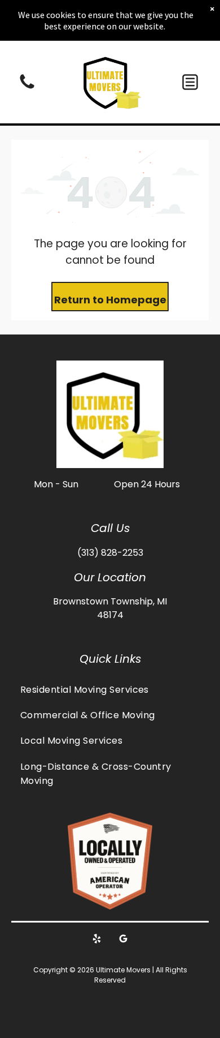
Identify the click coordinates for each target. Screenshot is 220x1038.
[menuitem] (110, 689)
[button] (190, 82)
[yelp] (97, 940)
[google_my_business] (123, 940)
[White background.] (27, 88)
